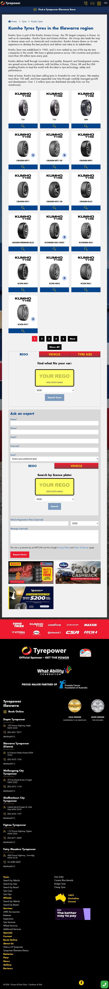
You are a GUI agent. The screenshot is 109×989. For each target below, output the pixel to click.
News (6, 961)
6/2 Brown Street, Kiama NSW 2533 (20, 754)
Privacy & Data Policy (19, 984)
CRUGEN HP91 (86, 160)
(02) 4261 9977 (14, 732)
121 (23, 119)
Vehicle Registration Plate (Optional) (26, 519)
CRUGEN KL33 (86, 201)
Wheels (7, 897)
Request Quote (20, 554)
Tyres (6, 876)
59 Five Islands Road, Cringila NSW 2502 (19, 781)
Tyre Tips (7, 894)
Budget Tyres (60, 883)
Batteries (7, 915)
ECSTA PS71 (23, 324)
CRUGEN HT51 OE (54, 201)
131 (54, 119)
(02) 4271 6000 (14, 838)
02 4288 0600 (13, 862)
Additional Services (12, 929)
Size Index (59, 876)
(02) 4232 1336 (14, 759)
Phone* (13, 428)
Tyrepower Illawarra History (16, 950)
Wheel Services (10, 925)
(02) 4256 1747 (14, 814)
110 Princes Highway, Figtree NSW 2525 (19, 832)
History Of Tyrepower (13, 947)
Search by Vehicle (11, 880)
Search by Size (10, 884)
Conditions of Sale (35, 984)
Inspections (8, 918)
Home (14, 21)
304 (86, 119)
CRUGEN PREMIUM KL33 (23, 242)
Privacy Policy (63, 547)
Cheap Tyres (59, 887)
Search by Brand (10, 887)
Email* (13, 437)
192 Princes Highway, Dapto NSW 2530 (19, 726)
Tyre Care (7, 890)
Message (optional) (19, 528)
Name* (13, 419)
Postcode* (15, 446)
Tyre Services (9, 922)
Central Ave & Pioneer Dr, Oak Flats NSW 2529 (19, 808)
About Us (8, 943)
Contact (7, 936)
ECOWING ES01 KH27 (54, 242)
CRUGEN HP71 (23, 160)
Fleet (6, 957)
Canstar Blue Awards (63, 880)
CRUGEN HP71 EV (54, 160)
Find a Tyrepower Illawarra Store (57, 9)
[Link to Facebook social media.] (81, 982)
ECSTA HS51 (23, 283)
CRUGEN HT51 (23, 201)
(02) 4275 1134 (14, 786)
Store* (13, 455)
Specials (7, 932)
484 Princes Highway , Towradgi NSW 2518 (20, 856)
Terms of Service (81, 547)
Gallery (7, 964)
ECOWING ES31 (86, 242)
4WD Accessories (11, 911)
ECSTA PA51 (86, 283)
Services (7, 908)
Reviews (8, 968)
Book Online (10, 939)
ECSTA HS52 (54, 283)
